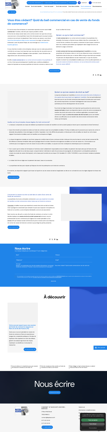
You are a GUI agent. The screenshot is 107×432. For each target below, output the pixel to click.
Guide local (82, 407)
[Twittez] (96, 75)
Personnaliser (93, 428)
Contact (84, 2)
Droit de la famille (36, 6)
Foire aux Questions (61, 2)
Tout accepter (93, 420)
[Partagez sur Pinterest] (98, 75)
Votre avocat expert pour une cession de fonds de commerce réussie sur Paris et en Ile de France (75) (22, 327)
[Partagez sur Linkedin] (100, 75)
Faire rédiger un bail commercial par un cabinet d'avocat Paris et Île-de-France (82, 366)
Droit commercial (86, 6)
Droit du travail (48, 6)
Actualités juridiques (34, 2)
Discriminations (97, 6)
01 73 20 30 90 (96, 2)
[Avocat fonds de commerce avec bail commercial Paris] (28, 104)
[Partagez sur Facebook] (93, 75)
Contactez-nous (55, 392)
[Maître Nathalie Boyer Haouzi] (12, 4)
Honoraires (72, 2)
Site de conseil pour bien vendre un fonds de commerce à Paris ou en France (53, 366)
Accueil (27, 6)
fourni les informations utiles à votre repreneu (21, 40)
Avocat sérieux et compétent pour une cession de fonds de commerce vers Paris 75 (25, 366)
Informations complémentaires (87, 410)
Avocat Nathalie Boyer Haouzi (46, 12)
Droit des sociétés (74, 6)
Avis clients (48, 2)
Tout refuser (92, 424)
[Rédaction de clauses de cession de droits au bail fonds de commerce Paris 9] (81, 207)
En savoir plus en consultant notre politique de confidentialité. (47, 277)
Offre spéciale (101, 347)
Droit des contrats (61, 6)
